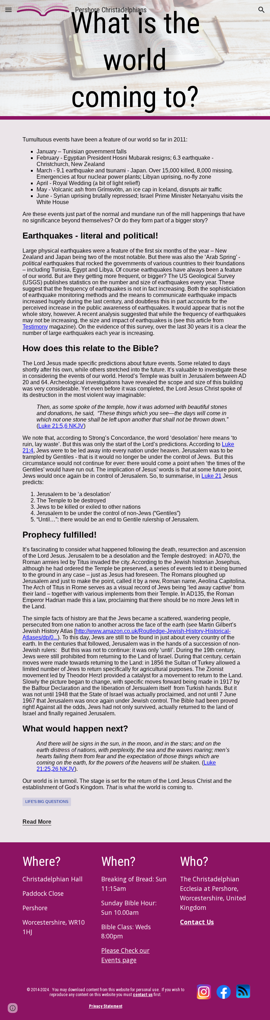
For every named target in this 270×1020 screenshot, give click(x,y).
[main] (135, 60)
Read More (36, 822)
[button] (8, 9)
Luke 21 (211, 476)
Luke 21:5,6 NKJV (61, 426)
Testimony (35, 327)
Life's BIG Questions (46, 801)
